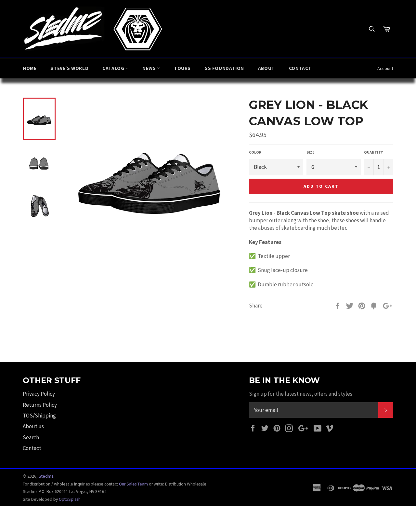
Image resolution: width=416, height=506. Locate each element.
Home (29, 68)
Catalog (113, 68)
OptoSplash (70, 499)
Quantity (373, 152)
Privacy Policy (39, 393)
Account (385, 68)
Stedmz (46, 476)
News (149, 68)
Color (255, 152)
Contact (300, 68)
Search (31, 437)
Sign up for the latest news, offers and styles (300, 393)
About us (33, 426)
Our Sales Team (133, 484)
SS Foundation (224, 68)
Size (310, 152)
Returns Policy (40, 404)
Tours (182, 68)
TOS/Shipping (39, 415)
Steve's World (69, 68)
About (266, 68)
